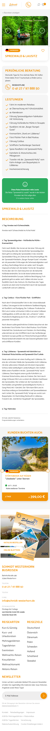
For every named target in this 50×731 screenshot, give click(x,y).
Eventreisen (8, 650)
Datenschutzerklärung (9, 705)
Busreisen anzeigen (11, 13)
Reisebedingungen (17, 712)
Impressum (30, 712)
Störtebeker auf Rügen (18, 476)
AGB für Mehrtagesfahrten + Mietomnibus (18, 716)
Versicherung (26, 720)
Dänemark (32, 637)
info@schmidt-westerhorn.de (18, 601)
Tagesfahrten (8, 646)
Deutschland (33, 628)
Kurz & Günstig (9, 628)
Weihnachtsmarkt (11, 664)
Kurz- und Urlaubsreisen (9, 634)
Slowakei (31, 661)
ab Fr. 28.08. (12, 485)
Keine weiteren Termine (15, 488)
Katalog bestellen (13, 542)
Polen (30, 642)
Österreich (32, 633)
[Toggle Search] (39, 5)
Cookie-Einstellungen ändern (32, 724)
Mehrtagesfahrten (11, 641)
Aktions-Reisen (9, 669)
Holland (31, 651)
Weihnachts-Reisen (11, 655)
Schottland (32, 656)
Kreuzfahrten (8, 660)
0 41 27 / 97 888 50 (12, 587)
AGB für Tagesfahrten (10, 720)
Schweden (32, 647)
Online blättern (12, 550)
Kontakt (5, 712)
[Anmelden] (44, 696)
